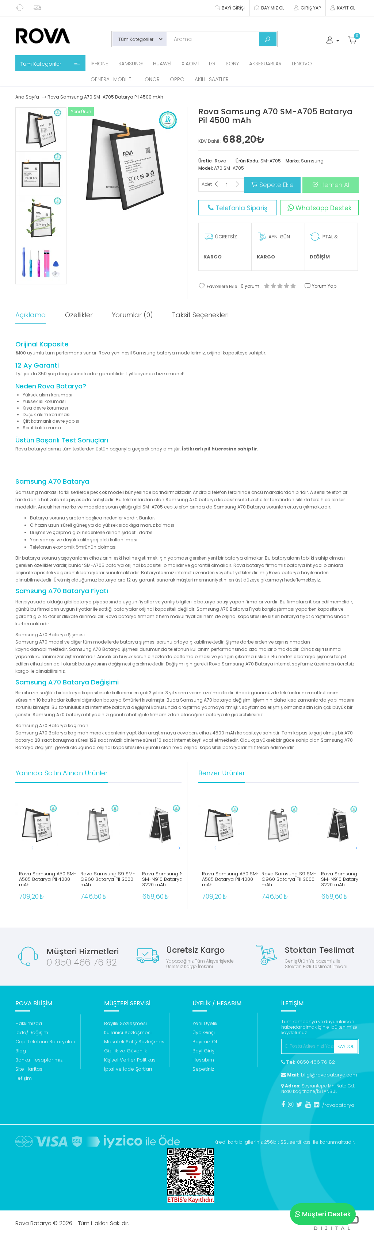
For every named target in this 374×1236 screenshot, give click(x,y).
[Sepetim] (352, 42)
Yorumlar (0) (132, 314)
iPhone (99, 63)
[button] (172, 848)
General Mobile (111, 79)
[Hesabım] (332, 42)
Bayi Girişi (203, 1050)
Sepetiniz (203, 1069)
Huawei (162, 63)
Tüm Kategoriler (41, 64)
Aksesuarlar (265, 63)
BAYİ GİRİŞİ (233, 8)
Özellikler (79, 314)
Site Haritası (29, 1069)
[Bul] (267, 39)
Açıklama (30, 314)
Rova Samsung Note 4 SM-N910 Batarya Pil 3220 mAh (168, 879)
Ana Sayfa (27, 97)
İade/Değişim (31, 1032)
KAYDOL (345, 1046)
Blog (20, 1050)
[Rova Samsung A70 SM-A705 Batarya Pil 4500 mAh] (41, 129)
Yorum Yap (323, 286)
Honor (150, 79)
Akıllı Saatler (212, 79)
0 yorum (250, 286)
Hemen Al (333, 184)
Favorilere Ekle (221, 286)
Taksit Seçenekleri (200, 314)
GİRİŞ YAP (310, 8)
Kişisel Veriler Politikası (130, 1059)
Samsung (130, 63)
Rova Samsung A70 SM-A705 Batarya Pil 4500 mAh (105, 97)
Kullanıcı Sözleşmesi (128, 1032)
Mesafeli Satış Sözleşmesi (134, 1041)
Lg (212, 63)
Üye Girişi (203, 1032)
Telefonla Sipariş (240, 208)
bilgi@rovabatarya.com (321, 1074)
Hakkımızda (28, 1023)
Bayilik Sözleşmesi (125, 1023)
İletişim (23, 1078)
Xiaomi (190, 63)
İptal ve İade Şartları (128, 1069)
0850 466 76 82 (310, 1062)
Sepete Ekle (275, 184)
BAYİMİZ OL (272, 8)
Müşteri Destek (326, 1213)
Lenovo (302, 63)
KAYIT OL (345, 8)
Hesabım (203, 1059)
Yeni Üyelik (204, 1023)
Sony (232, 63)
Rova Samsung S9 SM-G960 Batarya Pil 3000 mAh (107, 879)
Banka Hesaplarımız (38, 1059)
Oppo (177, 79)
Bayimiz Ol (204, 1041)
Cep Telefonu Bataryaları (45, 1041)
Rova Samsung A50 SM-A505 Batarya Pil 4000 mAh (47, 879)
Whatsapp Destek (322, 208)
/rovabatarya (338, 1105)
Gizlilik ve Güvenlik (125, 1050)
